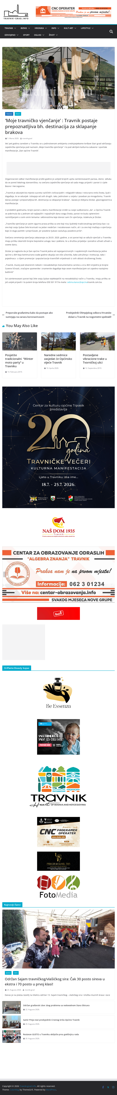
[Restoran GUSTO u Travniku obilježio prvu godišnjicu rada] (11, 1036)
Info (54, 28)
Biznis (24, 28)
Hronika (39, 28)
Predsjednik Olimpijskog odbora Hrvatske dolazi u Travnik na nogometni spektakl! (88, 314)
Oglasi (37, 35)
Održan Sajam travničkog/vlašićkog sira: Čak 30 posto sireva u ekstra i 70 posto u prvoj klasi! (55, 981)
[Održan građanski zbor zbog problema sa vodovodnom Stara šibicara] (11, 1007)
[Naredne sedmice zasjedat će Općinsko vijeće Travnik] (58, 334)
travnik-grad (27, 138)
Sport (26, 35)
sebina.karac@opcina (77, 282)
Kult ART (68, 28)
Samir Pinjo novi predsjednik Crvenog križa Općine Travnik (51, 1020)
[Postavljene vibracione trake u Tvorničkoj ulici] (97, 334)
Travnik (9, 28)
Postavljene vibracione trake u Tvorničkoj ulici (95, 358)
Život (52, 35)
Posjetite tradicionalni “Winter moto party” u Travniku (19, 360)
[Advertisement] (58, 168)
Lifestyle (85, 28)
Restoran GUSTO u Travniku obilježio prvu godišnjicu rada (51, 1034)
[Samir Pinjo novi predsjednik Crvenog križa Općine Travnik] (11, 1022)
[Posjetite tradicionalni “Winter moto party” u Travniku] (19, 334)
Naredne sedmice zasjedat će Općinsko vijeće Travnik (58, 358)
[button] (14, 28)
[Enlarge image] (111, 390)
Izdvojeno (10, 35)
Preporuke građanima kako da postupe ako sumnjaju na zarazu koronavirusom (29, 314)
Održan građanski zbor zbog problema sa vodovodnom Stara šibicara (56, 1005)
